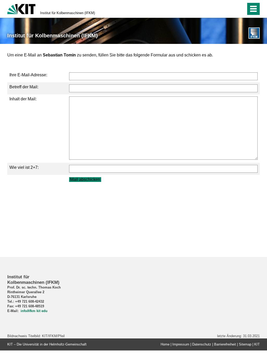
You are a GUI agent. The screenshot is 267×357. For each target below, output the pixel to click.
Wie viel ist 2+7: (24, 167)
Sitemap (245, 344)
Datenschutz (201, 344)
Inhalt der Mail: (23, 99)
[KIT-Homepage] (21, 8)
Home (165, 344)
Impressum (180, 344)
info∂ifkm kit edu (34, 311)
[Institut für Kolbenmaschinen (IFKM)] (254, 33)
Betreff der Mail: (23, 87)
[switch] (240, 9)
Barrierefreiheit (225, 344)
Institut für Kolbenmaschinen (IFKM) (67, 13)
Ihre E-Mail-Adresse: (28, 75)
